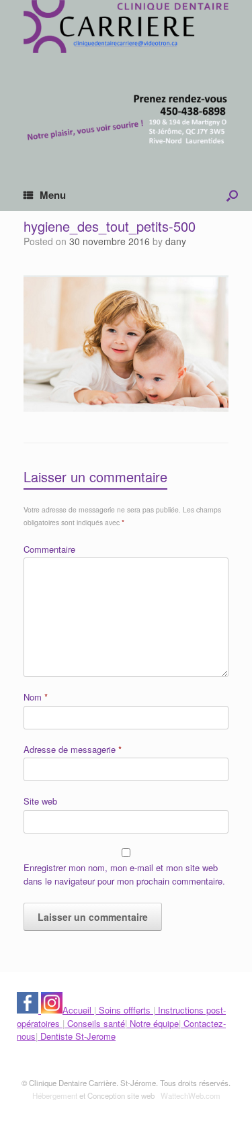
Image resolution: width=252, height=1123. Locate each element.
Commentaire (49, 549)
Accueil (78, 1009)
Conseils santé (95, 1023)
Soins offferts (124, 1009)
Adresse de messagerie (73, 749)
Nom (36, 696)
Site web (40, 801)
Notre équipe (153, 1023)
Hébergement (54, 1095)
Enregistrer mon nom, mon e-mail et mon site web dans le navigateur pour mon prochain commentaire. (124, 874)
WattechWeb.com (190, 1095)
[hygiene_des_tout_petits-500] (126, 407)
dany (175, 241)
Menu (53, 194)
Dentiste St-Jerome (77, 1036)
